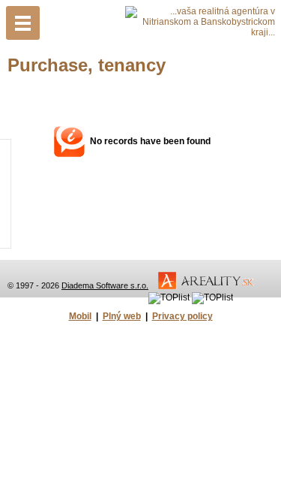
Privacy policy (182, 316)
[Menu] (23, 23)
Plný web (122, 316)
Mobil (80, 316)
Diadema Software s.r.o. (104, 285)
